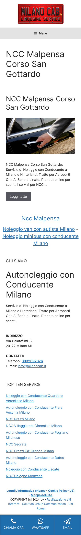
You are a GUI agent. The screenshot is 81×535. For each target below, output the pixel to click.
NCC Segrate (16, 444)
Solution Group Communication (44, 504)
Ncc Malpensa (40, 218)
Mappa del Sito (41, 495)
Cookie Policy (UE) (61, 490)
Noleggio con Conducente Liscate (32, 469)
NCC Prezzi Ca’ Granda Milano (30, 451)
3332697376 (32, 361)
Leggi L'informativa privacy (26, 490)
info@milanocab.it (32, 366)
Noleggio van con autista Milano (39, 229)
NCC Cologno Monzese (24, 476)
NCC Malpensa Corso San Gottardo (40, 103)
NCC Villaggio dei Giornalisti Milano (34, 426)
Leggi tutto (18, 197)
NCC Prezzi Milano (20, 419)
